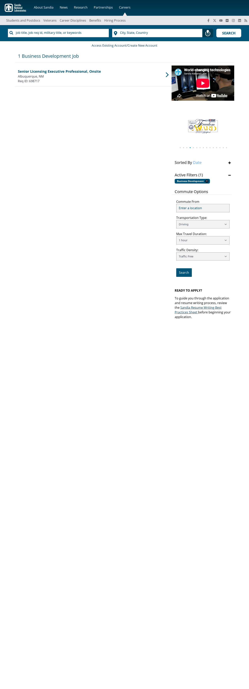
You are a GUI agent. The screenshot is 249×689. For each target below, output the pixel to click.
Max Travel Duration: (191, 234)
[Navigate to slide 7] (199, 147)
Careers (125, 7)
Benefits (95, 20)
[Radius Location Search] (207, 33)
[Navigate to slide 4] (189, 147)
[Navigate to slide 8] (203, 147)
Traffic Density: (187, 250)
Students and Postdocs (23, 20)
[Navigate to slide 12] (216, 147)
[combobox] (58, 33)
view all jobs (185, 266)
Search (229, 33)
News (64, 7)
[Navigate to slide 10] (209, 147)
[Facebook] (208, 20)
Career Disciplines (73, 20)
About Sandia (43, 7)
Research (81, 7)
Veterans (50, 20)
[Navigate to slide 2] (183, 147)
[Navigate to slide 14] (222, 147)
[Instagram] (233, 20)
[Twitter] (215, 20)
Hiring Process (115, 20)
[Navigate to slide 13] (219, 147)
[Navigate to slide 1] (179, 147)
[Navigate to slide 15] (226, 147)
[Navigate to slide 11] (213, 147)
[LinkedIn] (240, 20)
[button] (203, 162)
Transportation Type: (191, 218)
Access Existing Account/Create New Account (124, 45)
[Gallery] (202, 128)
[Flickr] (227, 20)
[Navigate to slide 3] (186, 147)
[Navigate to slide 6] (196, 147)
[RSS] (246, 20)
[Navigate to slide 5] (193, 147)
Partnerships (103, 7)
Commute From (187, 201)
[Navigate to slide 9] (206, 147)
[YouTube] (221, 20)
